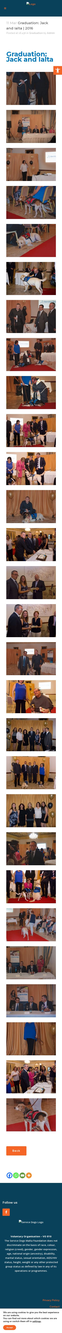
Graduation (36, 33)
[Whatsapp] (16, 1175)
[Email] (22, 1175)
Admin (51, 33)
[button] (57, 70)
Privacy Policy (51, 1300)
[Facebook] (9, 1175)
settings (36, 1321)
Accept (9, 1327)
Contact (55, 1306)
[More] (29, 1175)
